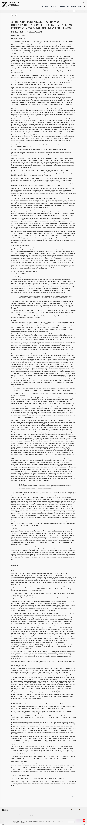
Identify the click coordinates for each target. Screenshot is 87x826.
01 (60, 11)
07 (76, 11)
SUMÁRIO (56, 11)
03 (65, 11)
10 (84, 11)
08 (78, 11)
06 (73, 11)
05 (70, 11)
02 (62, 11)
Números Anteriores (64, 6)
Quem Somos (45, 6)
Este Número (53, 6)
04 (68, 11)
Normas (80, 6)
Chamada (73, 6)
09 (81, 11)
